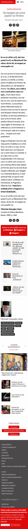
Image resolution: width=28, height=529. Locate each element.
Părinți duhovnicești (9, 475)
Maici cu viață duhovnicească (11, 477)
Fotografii (10, 328)
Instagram (20, 230)
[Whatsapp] (14, 25)
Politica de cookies (8, 507)
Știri (3, 464)
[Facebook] (10, 25)
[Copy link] (17, 25)
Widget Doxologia (8, 491)
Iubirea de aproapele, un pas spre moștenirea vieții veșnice (17, 410)
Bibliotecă (5, 455)
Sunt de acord (5, 525)
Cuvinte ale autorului (8, 323)
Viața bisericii (6, 445)
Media (3, 461)
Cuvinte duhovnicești (14, 9)
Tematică (4, 480)
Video (3, 328)
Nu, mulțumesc (15, 525)
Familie (4, 450)
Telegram (15, 233)
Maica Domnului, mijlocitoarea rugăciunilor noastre (12, 374)
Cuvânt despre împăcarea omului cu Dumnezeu (18, 263)
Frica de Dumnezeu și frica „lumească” (17, 276)
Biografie (18, 323)
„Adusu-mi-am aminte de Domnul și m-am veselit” (18, 289)
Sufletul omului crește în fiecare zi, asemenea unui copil (18, 384)
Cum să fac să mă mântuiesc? (17, 396)
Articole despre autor (8, 334)
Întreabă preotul (7, 458)
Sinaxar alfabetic (7, 483)
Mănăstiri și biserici (7, 331)
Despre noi (5, 504)
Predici (18, 326)
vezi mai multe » (14, 350)
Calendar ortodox (8, 488)
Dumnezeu (14, 427)
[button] (20, 2)
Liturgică (5, 453)
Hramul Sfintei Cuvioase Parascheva (14, 466)
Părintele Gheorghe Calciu (14, 20)
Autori (4, 472)
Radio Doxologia (7, 494)
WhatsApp (9, 230)
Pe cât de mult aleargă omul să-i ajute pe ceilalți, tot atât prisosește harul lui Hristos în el (18, 247)
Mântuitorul (14, 434)
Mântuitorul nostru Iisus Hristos (14, 431)
